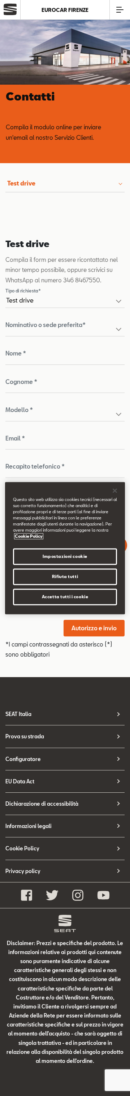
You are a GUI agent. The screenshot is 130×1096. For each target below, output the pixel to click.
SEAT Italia (18, 714)
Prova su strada (24, 736)
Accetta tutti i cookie (65, 596)
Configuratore (23, 759)
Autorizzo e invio (94, 628)
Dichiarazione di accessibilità (41, 804)
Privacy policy (22, 871)
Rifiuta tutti (65, 576)
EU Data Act (19, 781)
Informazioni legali (28, 826)
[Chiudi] (115, 490)
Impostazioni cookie (65, 556)
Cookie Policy (22, 848)
